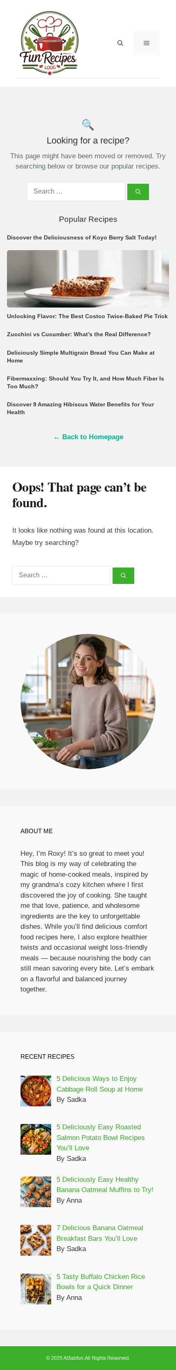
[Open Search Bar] (120, 43)
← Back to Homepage (88, 437)
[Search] (138, 192)
